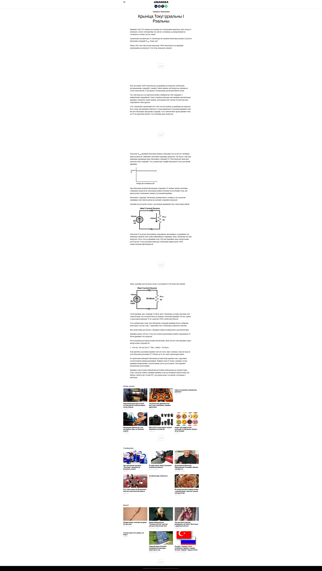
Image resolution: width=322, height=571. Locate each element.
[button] (124, 2)
